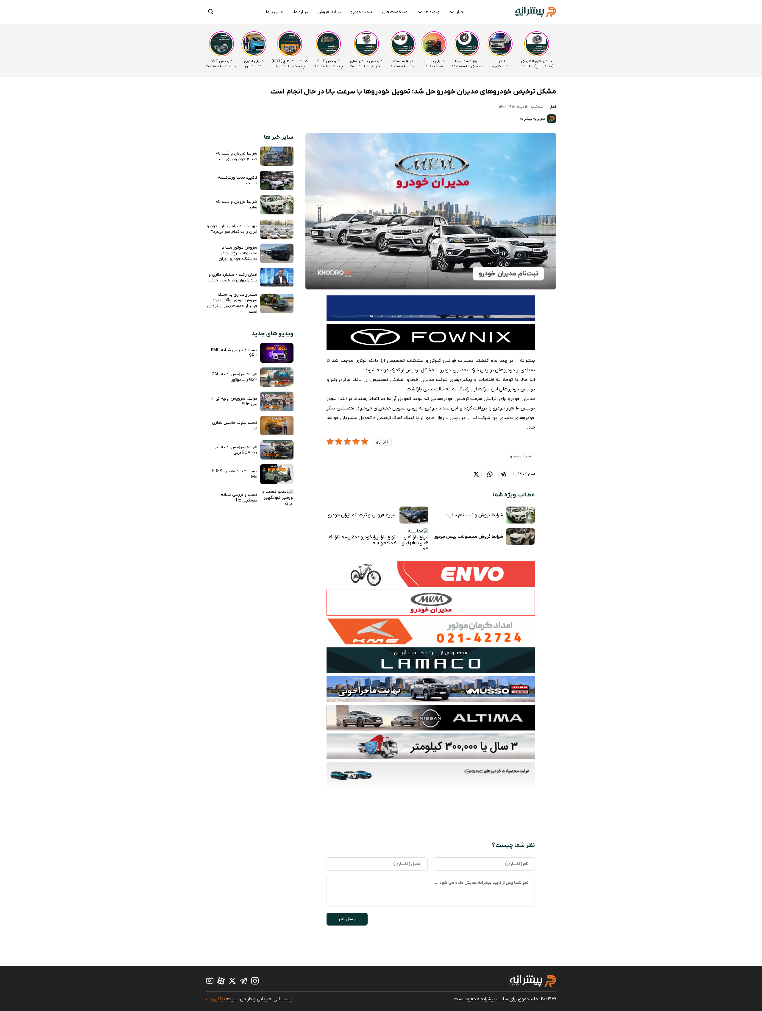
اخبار (460, 12)
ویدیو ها (431, 12)
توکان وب (215, 999)
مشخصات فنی (394, 12)
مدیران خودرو (520, 456)
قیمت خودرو (361, 12)
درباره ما (301, 12)
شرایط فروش (329, 12)
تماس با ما (275, 12)
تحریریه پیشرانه (533, 118)
